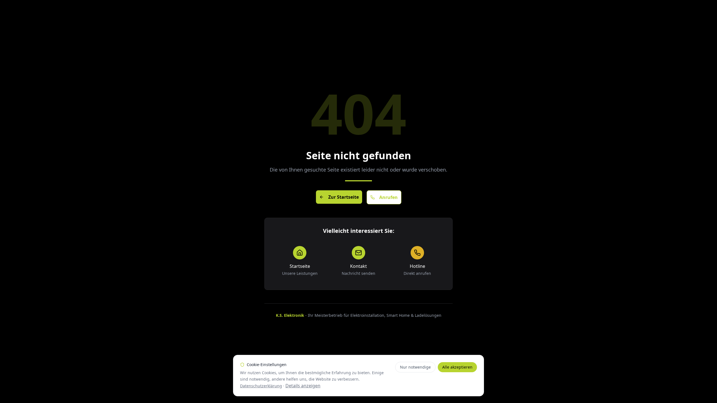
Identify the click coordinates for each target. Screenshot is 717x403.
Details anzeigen (302, 386)
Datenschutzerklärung (261, 385)
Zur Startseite (343, 197)
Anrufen (388, 197)
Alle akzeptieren (457, 367)
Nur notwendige (415, 367)
